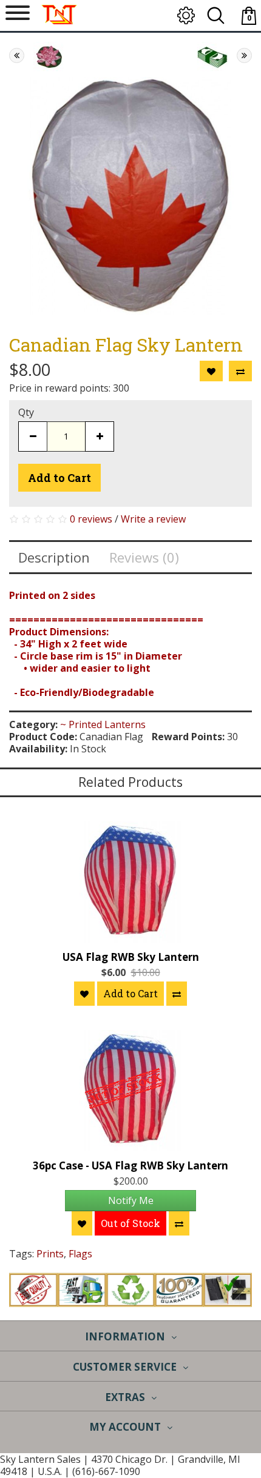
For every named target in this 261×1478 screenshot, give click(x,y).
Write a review (153, 519)
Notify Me (131, 1200)
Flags (80, 1253)
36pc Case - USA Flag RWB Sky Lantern (130, 1165)
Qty (26, 412)
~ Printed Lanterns (103, 724)
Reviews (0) (144, 557)
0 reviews (91, 519)
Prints (50, 1253)
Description (54, 557)
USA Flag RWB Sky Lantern (131, 957)
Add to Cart (59, 477)
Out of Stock (130, 1223)
